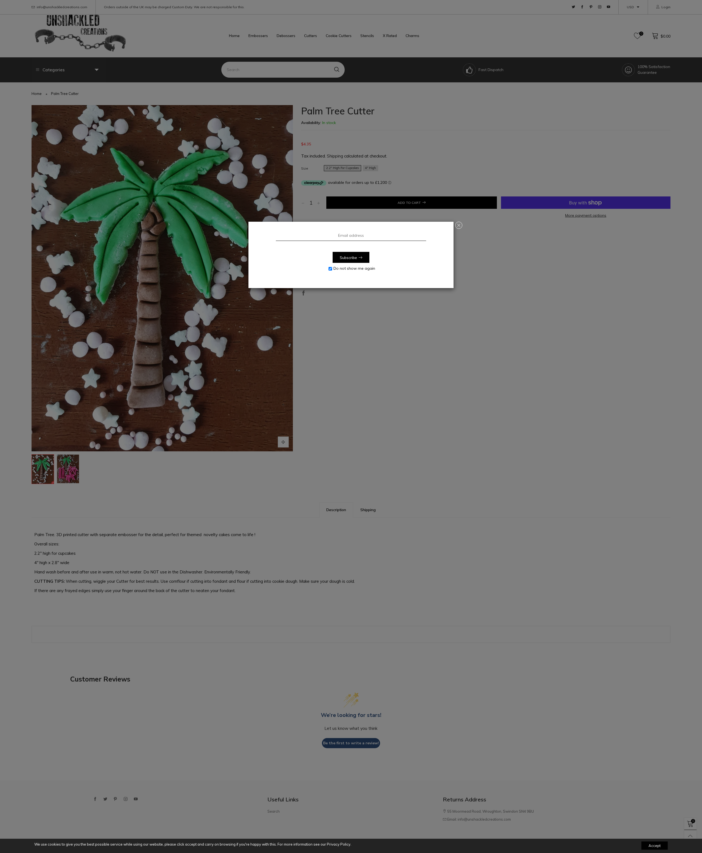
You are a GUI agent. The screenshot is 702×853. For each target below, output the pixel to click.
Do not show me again (354, 268)
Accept (655, 845)
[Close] (458, 225)
